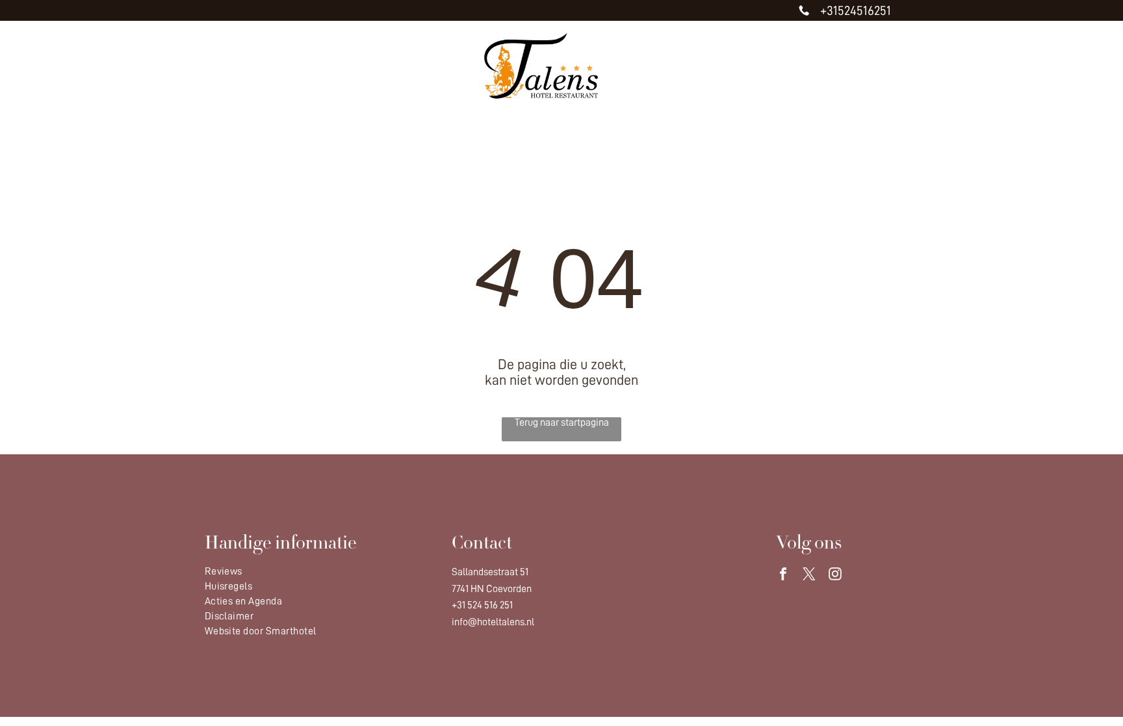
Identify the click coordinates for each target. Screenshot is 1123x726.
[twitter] (809, 575)
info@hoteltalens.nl (493, 622)
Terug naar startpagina (562, 422)
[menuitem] (333, 130)
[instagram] (835, 575)
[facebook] (783, 575)
